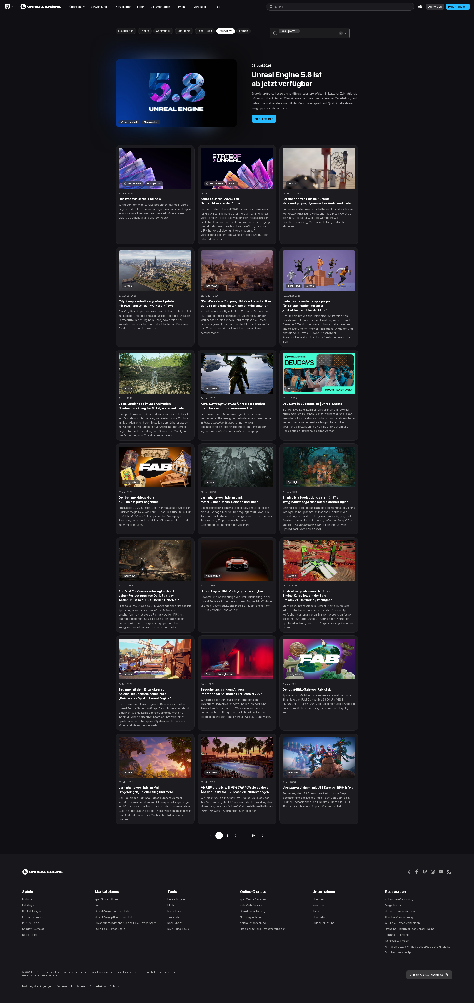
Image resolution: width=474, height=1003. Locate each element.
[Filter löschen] (341, 33)
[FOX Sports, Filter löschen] (297, 31)
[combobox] (308, 36)
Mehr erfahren (264, 118)
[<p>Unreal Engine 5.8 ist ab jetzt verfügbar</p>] (237, 93)
